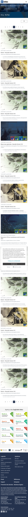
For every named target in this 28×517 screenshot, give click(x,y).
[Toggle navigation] (26, 2)
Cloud (2, 479)
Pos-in (15, 240)
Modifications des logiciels (11, 54)
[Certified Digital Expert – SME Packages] (25, 450)
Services (17, 458)
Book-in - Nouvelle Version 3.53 (8, 176)
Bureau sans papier (5, 466)
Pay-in (25, 145)
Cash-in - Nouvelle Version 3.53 (8, 206)
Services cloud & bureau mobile (20, 463)
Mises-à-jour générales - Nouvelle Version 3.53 (12, 144)
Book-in (18, 54)
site (15, 305)
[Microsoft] (4, 450)
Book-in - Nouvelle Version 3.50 (8, 361)
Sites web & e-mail (19, 466)
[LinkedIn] (1, 511)
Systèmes (17, 456)
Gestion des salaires (5, 470)
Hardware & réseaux (19, 460)
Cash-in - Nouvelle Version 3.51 (8, 330)
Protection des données (7, 484)
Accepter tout (14, 264)
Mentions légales (18, 484)
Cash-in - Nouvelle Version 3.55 (8, 83)
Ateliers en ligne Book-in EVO (10, 9)
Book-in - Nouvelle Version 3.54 (8, 113)
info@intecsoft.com (8, 503)
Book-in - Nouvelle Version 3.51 (8, 299)
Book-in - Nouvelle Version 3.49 (8, 391)
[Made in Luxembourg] (13, 450)
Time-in (18, 145)
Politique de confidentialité (14, 261)
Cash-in (18, 84)
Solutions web (4, 477)
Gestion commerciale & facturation (6, 463)
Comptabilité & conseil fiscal (6, 459)
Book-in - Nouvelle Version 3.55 (8, 52)
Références (17, 479)
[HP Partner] (10, 450)
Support (3, 482)
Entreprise (16, 482)
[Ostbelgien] (18, 450)
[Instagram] (6, 511)
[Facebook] (4, 511)
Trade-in (2, 147)
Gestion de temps (5, 472)
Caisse (2, 475)
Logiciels (8, 240)
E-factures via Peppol (5, 468)
